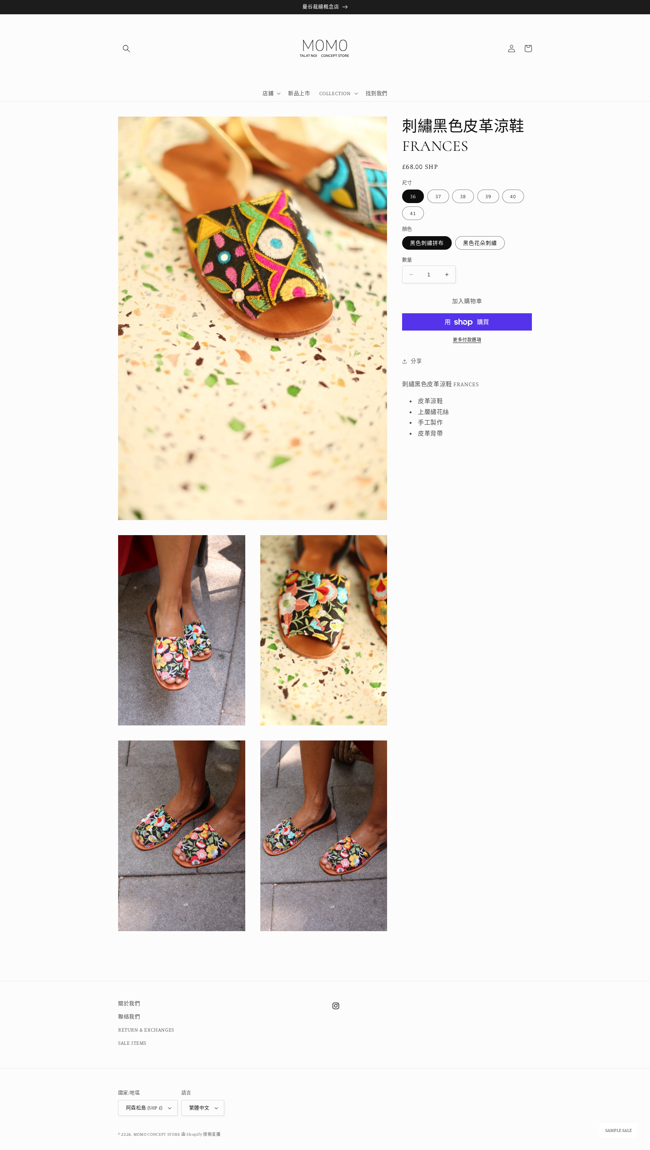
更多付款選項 (467, 340)
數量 (407, 259)
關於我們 (129, 1003)
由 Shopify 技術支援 (201, 1134)
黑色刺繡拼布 (427, 243)
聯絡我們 (129, 1016)
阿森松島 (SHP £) (144, 1107)
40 (513, 196)
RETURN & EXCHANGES (146, 1029)
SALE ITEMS (132, 1042)
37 (438, 196)
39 (488, 196)
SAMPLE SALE (618, 1130)
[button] (126, 48)
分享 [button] (416, 361)
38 (463, 196)
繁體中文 (199, 1107)
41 (413, 213)
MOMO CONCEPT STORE (157, 1134)
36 (413, 196)
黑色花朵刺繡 (480, 243)
